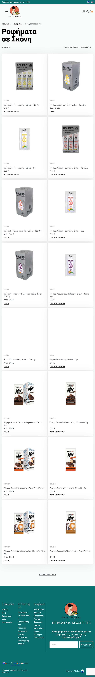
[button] (11, 112)
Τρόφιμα (5, 24)
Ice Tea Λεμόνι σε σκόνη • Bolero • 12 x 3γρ (21, 105)
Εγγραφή (86, 644)
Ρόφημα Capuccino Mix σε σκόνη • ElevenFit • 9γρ (70, 551)
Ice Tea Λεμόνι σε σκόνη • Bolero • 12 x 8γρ (68, 105)
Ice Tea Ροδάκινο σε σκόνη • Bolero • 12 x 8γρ (23, 231)
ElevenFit (7, 418)
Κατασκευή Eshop (73, 671)
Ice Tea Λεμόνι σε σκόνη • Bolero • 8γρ (20, 168)
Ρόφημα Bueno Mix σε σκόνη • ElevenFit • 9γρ (68, 488)
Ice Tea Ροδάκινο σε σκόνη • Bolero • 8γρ (67, 231)
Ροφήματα (17, 24)
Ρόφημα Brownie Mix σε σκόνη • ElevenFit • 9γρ (69, 422)
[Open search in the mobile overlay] (87, 11)
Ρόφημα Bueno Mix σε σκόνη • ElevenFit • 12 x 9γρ (24, 488)
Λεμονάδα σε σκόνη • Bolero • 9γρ (64, 359)
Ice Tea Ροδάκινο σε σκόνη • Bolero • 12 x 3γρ (69, 168)
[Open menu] (6, 12)
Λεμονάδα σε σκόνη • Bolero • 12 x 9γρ (19, 359)
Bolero (6, 100)
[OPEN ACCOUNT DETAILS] (84, 11)
